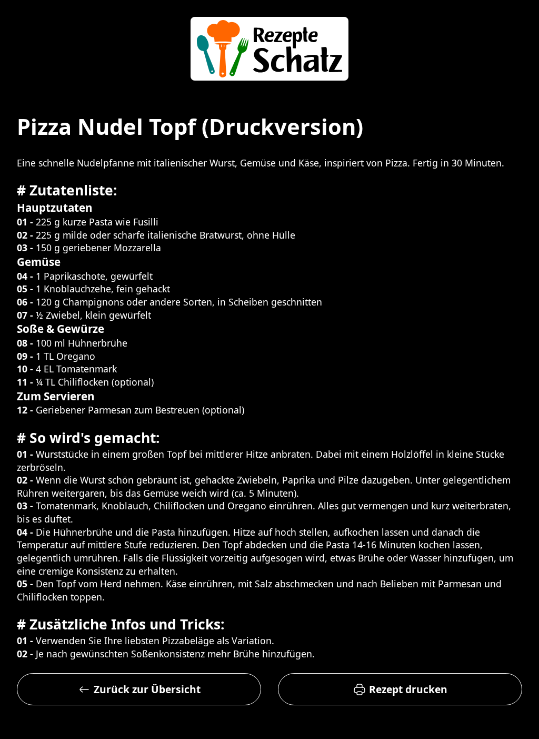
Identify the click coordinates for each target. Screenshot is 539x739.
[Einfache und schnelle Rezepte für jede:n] (269, 50)
